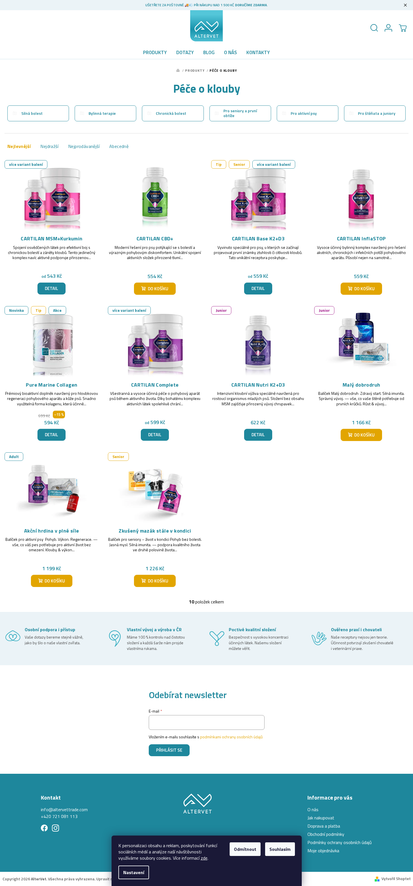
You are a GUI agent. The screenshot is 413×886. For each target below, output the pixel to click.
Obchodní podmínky (325, 834)
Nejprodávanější (84, 146)
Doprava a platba (323, 826)
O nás (312, 809)
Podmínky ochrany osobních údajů (339, 842)
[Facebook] (44, 828)
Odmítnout (245, 849)
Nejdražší (49, 146)
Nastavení (133, 872)
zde (204, 858)
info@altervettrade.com (64, 809)
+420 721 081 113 (59, 816)
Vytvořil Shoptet (396, 878)
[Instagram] (55, 828)
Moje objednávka (323, 850)
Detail (51, 288)
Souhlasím (280, 849)
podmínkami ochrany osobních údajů (231, 737)
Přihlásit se (169, 750)
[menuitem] (155, 52)
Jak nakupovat (320, 817)
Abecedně (119, 146)
